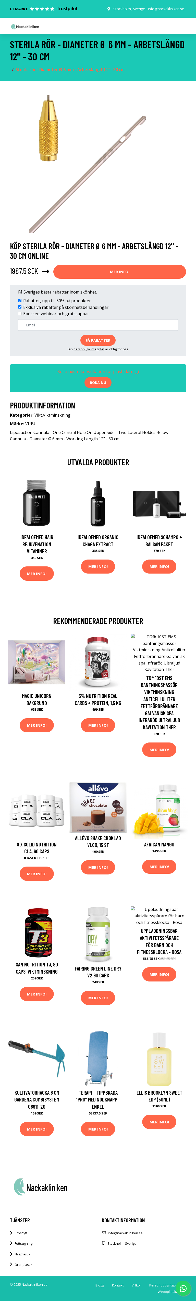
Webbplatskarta (170, 1291)
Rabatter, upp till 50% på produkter (57, 300)
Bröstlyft (21, 1233)
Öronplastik (23, 1264)
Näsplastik (22, 1254)
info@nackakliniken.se (166, 8)
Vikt (38, 415)
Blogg (99, 1285)
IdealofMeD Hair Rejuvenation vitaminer (36, 544)
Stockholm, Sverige (129, 8)
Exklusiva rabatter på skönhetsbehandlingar (65, 307)
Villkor (136, 1285)
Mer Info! (119, 271)
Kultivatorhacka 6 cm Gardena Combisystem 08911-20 (36, 1099)
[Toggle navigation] (179, 26)
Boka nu (98, 382)
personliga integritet (89, 349)
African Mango (159, 844)
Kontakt (118, 1285)
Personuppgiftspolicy (165, 1285)
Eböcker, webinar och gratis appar (56, 313)
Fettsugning (23, 1243)
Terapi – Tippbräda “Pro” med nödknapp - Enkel (98, 1099)
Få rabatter (98, 340)
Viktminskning (56, 415)
